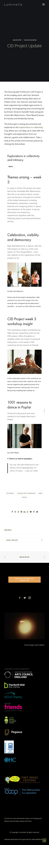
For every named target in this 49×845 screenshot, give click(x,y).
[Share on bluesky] (30, 511)
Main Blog (24, 557)
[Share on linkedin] (24, 511)
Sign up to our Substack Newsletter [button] (24, 579)
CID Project (10, 493)
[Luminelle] (13, 4)
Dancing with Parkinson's (26, 493)
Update (24, 497)
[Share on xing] (33, 511)
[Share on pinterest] (21, 511)
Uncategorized (31, 40)
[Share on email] (36, 511)
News (40, 493)
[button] (43, 4)
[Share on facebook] (12, 511)
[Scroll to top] (44, 840)
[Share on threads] (18, 511)
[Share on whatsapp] (27, 511)
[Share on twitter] (15, 511)
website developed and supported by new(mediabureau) (24, 839)
